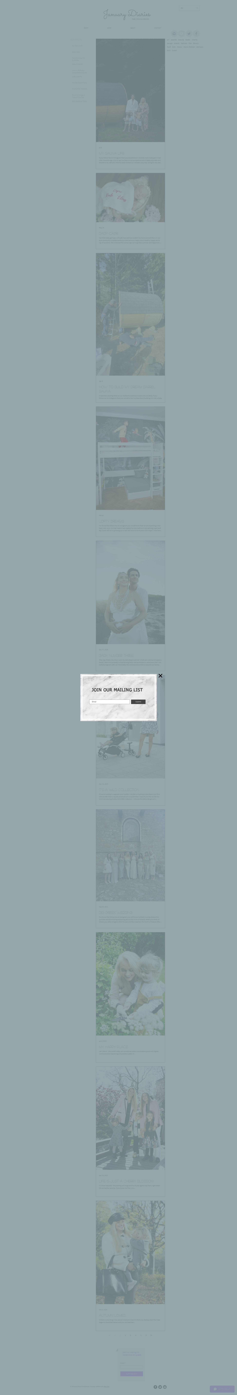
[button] (160, 676)
